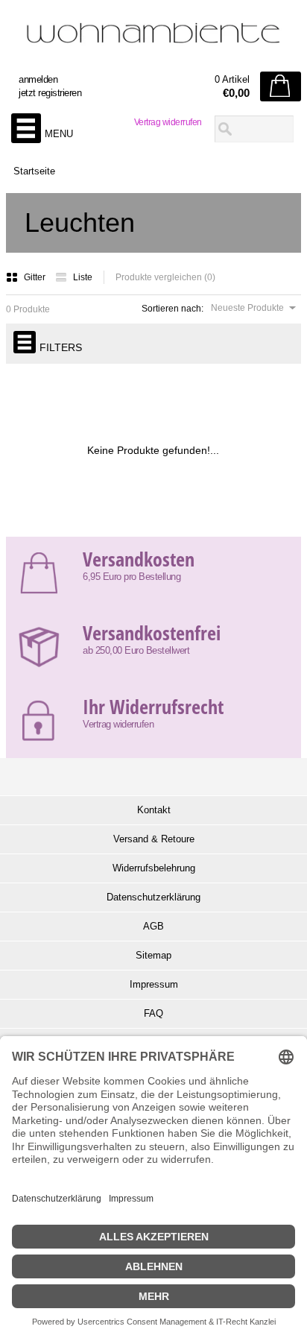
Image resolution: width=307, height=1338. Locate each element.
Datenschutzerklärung (153, 897)
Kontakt (154, 809)
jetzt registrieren (50, 92)
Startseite (34, 171)
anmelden (38, 79)
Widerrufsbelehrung (154, 868)
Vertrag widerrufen (168, 122)
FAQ (153, 1013)
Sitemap (153, 955)
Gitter (36, 277)
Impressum (154, 984)
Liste (82, 277)
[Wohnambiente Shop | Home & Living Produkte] (153, 38)
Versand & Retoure (153, 839)
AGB (153, 926)
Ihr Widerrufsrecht (153, 706)
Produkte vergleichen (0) (165, 277)
